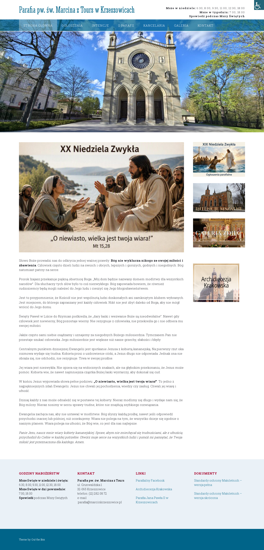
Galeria (181, 25)
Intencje (100, 25)
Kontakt (205, 25)
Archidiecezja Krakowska (154, 489)
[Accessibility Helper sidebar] (259, 5)
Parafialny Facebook (150, 480)
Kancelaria (154, 25)
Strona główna (38, 25)
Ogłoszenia (72, 25)
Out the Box (38, 539)
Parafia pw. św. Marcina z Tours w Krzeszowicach (77, 10)
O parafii (126, 25)
